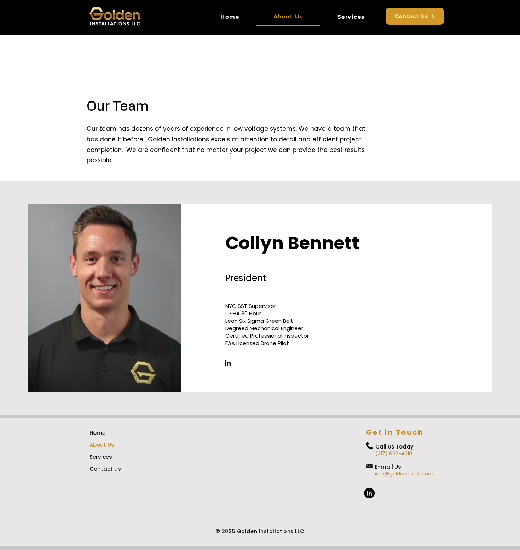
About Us (101, 445)
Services (100, 457)
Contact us (105, 469)
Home (97, 433)
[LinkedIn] (228, 363)
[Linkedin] (369, 493)
